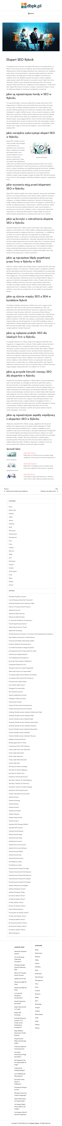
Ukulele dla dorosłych (15, 811)
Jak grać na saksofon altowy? (17, 906)
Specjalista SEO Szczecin (16, 828)
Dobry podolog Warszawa (16, 909)
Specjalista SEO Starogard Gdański (18, 824)
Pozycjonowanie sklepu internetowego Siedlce (21, 641)
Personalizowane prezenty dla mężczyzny (20, 875)
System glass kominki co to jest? (18, 627)
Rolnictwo (11, 551)
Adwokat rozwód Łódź (15, 855)
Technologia (12, 561)
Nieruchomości (13, 534)
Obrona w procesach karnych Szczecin (20, 607)
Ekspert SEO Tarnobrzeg (15, 630)
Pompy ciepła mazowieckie (16, 753)
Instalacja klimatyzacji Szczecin (17, 889)
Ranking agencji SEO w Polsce (17, 743)
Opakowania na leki (14, 610)
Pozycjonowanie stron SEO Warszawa (19, 746)
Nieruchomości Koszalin (15, 702)
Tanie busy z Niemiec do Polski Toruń (19, 783)
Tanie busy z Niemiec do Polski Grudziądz (20, 787)
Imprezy (11, 520)
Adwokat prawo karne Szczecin (17, 845)
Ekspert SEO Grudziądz (30, 464)
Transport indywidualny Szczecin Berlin (19, 794)
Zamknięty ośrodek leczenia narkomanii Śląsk (21, 603)
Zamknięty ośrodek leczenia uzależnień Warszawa (22, 726)
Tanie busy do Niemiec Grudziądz (18, 766)
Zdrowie (11, 585)
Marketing (11, 524)
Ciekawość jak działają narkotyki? (18, 654)
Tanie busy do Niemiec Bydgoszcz (18, 770)
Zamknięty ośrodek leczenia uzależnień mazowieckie (23, 722)
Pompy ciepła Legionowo (16, 756)
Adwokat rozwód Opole (15, 838)
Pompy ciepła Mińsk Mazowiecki (18, 760)
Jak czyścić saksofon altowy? (17, 896)
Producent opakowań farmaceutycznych (20, 644)
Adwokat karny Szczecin (15, 841)
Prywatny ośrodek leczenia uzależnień (19, 732)
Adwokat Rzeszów (14, 804)
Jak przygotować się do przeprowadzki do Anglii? (22, 651)
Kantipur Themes (34, 1123)
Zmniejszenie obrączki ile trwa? (17, 664)
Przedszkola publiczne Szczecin (17, 698)
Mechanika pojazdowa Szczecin (17, 597)
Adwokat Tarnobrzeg (14, 800)
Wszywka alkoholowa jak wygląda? (18, 885)
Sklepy (10, 554)
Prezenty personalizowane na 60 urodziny (20, 709)
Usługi (10, 578)
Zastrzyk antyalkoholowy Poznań (17, 695)
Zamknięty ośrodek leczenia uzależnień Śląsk (21, 715)
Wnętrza (11, 581)
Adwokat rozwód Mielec (15, 834)
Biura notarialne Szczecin (16, 692)
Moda (10, 527)
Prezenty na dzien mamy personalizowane (20, 705)
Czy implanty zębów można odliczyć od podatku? (23, 675)
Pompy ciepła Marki (14, 763)
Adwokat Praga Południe (15, 817)
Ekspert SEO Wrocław (30, 453)
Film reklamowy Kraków (15, 862)
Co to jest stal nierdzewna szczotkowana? (20, 620)
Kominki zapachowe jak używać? (18, 624)
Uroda (10, 575)
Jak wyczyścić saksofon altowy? (18, 926)
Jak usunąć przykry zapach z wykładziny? (20, 661)
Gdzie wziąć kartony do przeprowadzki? (20, 671)
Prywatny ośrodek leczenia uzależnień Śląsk (21, 719)
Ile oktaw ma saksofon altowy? (17, 916)
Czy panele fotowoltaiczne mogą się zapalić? (21, 647)
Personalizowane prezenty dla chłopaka (20, 879)
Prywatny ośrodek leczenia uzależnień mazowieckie (23, 729)
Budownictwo (12, 510)
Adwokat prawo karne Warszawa (18, 848)
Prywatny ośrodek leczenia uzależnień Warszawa (22, 736)
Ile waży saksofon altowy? (16, 902)
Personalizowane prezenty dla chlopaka (20, 882)
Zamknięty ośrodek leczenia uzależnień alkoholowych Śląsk (25, 712)
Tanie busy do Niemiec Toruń (16, 773)
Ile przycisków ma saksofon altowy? (19, 913)
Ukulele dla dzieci (14, 797)
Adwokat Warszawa (14, 814)
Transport (11, 564)
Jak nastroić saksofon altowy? (17, 930)
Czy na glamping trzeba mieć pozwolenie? (21, 600)
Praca (10, 541)
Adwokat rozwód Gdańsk (16, 851)
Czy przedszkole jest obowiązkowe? (19, 658)
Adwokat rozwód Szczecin (16, 858)
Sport (10, 558)
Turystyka (11, 568)
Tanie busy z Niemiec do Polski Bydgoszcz (20, 780)
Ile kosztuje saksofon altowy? (17, 919)
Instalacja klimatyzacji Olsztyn (17, 892)
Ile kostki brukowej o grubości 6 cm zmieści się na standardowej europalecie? (31, 634)
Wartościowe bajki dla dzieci (17, 614)
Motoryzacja (12, 530)
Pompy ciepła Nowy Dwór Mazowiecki (19, 749)
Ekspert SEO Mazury (29, 474)
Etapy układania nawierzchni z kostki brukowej (22, 637)
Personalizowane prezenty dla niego (19, 868)
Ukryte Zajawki (13, 571)
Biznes (10, 507)
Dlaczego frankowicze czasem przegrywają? (21, 668)
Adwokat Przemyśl (14, 807)
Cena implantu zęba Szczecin (17, 685)
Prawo (10, 544)
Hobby (10, 517)
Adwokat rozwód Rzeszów (16, 831)
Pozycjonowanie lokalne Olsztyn (17, 681)
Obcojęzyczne (13, 537)
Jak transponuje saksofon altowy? (18, 923)
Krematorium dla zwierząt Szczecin (18, 777)
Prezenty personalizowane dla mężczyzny (20, 872)
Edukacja (11, 513)
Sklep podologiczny (14, 933)
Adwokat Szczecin (14, 821)
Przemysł (11, 547)
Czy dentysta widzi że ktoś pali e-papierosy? (21, 678)
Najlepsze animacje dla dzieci (17, 739)
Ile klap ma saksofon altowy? (17, 899)
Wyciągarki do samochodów (17, 688)
